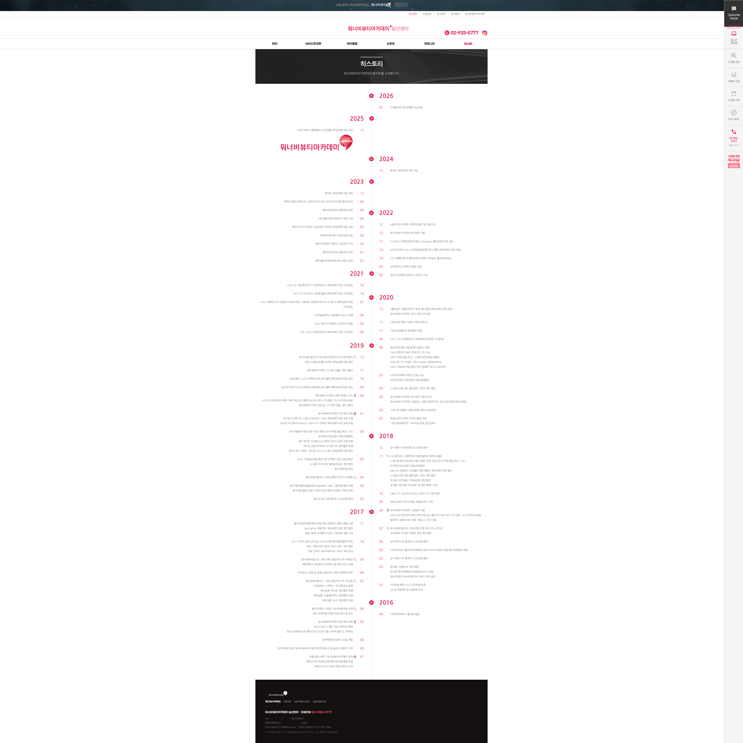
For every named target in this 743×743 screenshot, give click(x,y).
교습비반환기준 (319, 701)
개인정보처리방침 (273, 701)
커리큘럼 (352, 43)
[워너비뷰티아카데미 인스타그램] (485, 33)
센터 (274, 43)
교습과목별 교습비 (302, 701)
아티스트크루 (313, 43)
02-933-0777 (463, 33)
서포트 (391, 43)
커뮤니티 (429, 43)
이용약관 (287, 701)
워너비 (468, 43)
